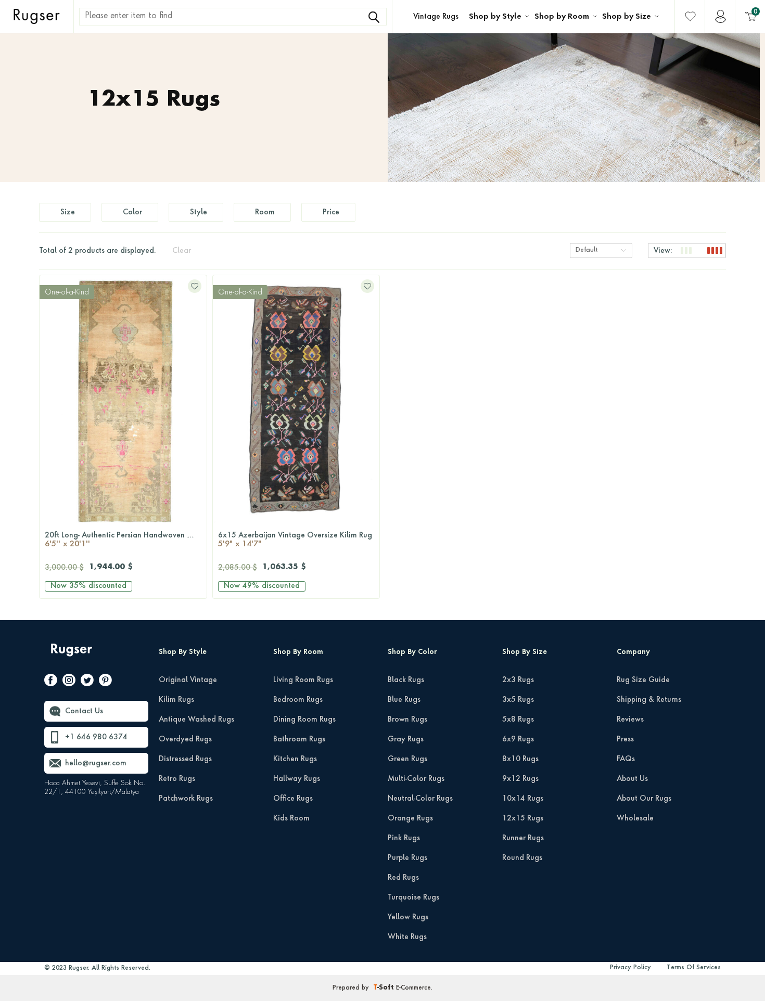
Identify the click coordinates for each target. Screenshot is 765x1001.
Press (625, 739)
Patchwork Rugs (186, 798)
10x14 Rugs (522, 798)
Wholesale (635, 818)
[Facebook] (50, 682)
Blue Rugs (404, 699)
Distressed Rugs (185, 759)
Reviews (630, 719)
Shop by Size (626, 16)
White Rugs (407, 937)
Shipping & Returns (649, 699)
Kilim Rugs (176, 699)
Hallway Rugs (296, 778)
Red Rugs (403, 877)
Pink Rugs (404, 838)
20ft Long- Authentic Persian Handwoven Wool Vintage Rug (126, 540)
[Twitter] (87, 682)
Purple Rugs (407, 858)
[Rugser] (72, 654)
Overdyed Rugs (185, 739)
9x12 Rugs (520, 778)
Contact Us (84, 711)
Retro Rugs (177, 778)
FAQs (626, 759)
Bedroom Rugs (298, 699)
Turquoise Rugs (413, 897)
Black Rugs (406, 680)
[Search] (373, 17)
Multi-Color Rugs (416, 778)
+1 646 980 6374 (96, 737)
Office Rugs (293, 798)
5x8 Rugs (518, 719)
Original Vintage (188, 680)
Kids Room (291, 818)
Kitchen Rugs (295, 759)
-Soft (384, 988)
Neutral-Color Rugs (420, 798)
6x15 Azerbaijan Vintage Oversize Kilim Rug (295, 540)
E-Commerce (413, 988)
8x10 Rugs (520, 759)
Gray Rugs (406, 739)
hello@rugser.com (95, 763)
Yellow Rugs (408, 917)
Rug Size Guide (643, 680)
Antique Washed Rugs (196, 719)
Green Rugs (407, 759)
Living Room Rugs (303, 680)
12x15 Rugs (522, 818)
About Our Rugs (644, 798)
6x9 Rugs (518, 739)
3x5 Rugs (518, 699)
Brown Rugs (407, 719)
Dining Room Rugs (304, 719)
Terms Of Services (694, 968)
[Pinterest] (105, 682)
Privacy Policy (630, 968)
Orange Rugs (410, 818)
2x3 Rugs (518, 680)
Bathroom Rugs (299, 739)
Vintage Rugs (435, 16)
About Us (632, 778)
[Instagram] (68, 682)
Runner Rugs (523, 838)
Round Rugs (522, 858)
